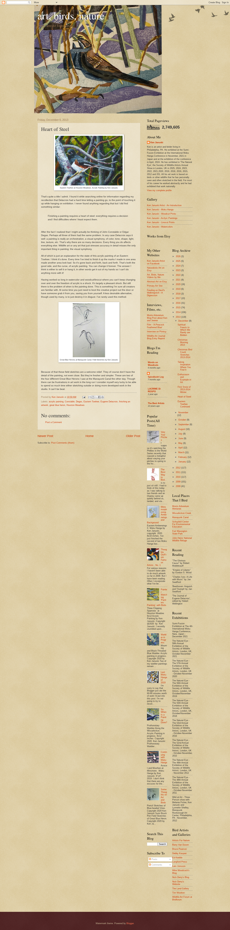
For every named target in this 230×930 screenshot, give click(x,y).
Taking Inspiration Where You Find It (184, 366)
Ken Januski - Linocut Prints (161, 222)
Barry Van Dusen (180, 845)
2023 (178, 270)
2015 (178, 307)
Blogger (130, 923)
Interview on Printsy (156, 331)
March (181, 452)
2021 (178, 279)
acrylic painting (56, 401)
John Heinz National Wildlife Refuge (182, 539)
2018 (178, 293)
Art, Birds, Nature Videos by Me (155, 275)
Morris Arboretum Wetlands (180, 507)
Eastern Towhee (91, 401)
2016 (178, 303)
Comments (156, 865)
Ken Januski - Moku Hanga (160, 209)
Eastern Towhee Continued (184, 404)
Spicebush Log (156, 377)
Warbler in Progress (163, 638)
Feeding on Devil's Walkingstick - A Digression (156, 293)
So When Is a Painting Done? (164, 716)
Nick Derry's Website (178, 882)
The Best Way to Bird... (164, 474)
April (180, 447)
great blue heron (57, 405)
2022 (178, 275)
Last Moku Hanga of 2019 (164, 677)
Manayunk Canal (180, 517)
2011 (178, 472)
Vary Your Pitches (164, 436)
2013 (178, 317)
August (182, 429)
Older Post (133, 436)
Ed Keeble (177, 857)
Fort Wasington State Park (179, 532)
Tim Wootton (178, 892)
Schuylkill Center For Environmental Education (181, 524)
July (180, 433)
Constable (70, 401)
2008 (178, 486)
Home (90, 436)
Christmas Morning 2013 (183, 342)
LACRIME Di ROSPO (154, 390)
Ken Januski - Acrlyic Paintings (162, 218)
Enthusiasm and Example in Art (184, 378)
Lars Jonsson (178, 866)
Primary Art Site (154, 286)
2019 (178, 289)
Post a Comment (53, 422)
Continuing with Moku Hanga (164, 757)
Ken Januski (156, 142)
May (180, 443)
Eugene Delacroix (109, 401)
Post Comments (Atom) (62, 443)
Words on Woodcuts (153, 363)
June (181, 438)
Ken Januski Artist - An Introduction (164, 205)
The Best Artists (156, 403)
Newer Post (45, 436)
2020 (178, 284)
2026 (178, 256)
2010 (178, 477)
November (183, 412)
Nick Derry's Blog (180, 877)
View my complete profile (159, 190)
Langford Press (179, 862)
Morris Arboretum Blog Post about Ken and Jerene (157, 318)
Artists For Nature (181, 840)
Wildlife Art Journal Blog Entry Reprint (156, 337)
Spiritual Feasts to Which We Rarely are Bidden (184, 329)
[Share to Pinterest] (102, 397)
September (184, 424)
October (182, 419)
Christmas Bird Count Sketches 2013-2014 (185, 353)
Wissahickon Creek (181, 513)
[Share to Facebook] (99, 397)
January (182, 461)
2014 (178, 312)
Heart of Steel (184, 396)
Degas (79, 401)
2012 (178, 467)
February (183, 457)
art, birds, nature (71, 15)
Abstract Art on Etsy (157, 281)
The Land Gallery (180, 888)
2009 (178, 481)
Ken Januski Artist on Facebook (156, 262)
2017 (178, 298)
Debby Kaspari (179, 853)
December (183, 321)
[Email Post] (83, 397)
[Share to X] (96, 397)
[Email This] (89, 397)
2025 (178, 261)
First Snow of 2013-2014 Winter (184, 389)
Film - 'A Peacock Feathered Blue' (155, 325)
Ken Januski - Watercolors (160, 226)
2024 (178, 266)
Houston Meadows (76, 405)
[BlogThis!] (93, 397)
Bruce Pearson (179, 849)
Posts (154, 859)
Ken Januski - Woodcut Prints (161, 214)
